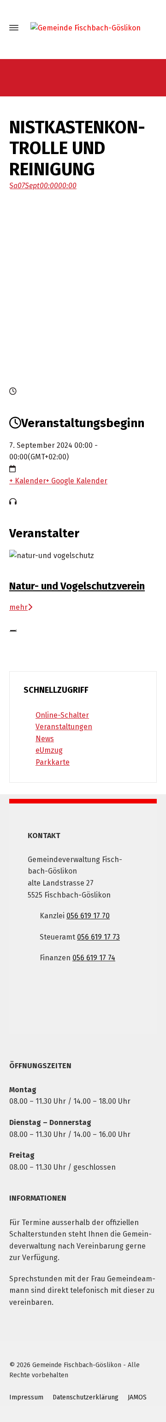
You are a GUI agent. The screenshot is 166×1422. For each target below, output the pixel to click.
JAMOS (137, 1397)
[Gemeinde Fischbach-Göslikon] (83, 28)
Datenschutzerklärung (86, 1397)
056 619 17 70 (88, 915)
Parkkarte (53, 762)
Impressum (26, 1397)
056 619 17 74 (93, 957)
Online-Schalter (62, 715)
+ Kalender (27, 480)
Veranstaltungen (64, 726)
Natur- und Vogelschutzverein (77, 586)
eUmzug (49, 750)
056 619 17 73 (98, 937)
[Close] (13, 630)
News (45, 738)
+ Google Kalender (76, 480)
